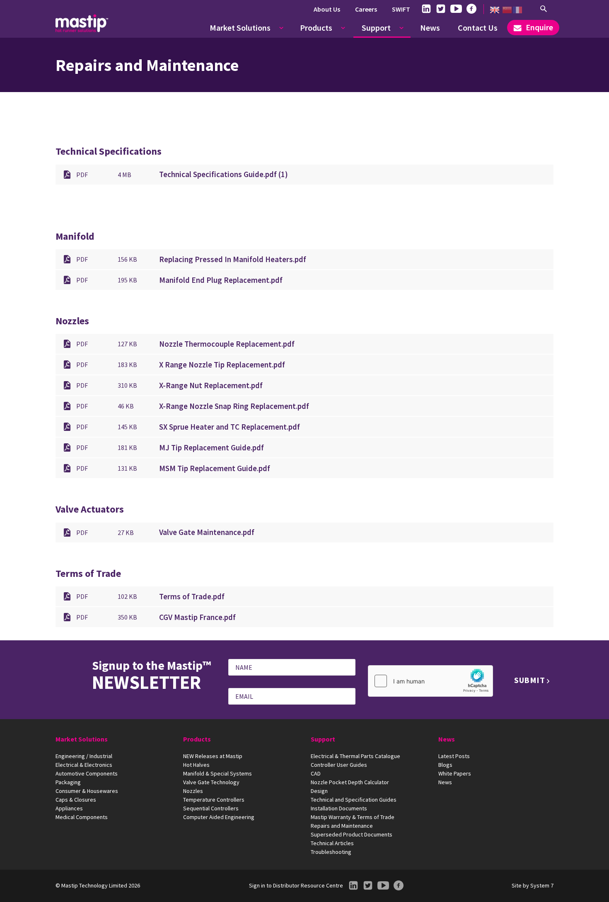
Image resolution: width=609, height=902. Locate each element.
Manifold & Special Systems (217, 773)
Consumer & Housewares (87, 791)
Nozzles (193, 791)
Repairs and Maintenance (342, 825)
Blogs (445, 764)
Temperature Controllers (213, 799)
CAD (316, 773)
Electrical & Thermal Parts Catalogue (355, 756)
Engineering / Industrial (84, 756)
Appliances (69, 808)
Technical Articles (332, 843)
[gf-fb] (471, 9)
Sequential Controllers (211, 808)
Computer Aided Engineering (218, 817)
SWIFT (401, 9)
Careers (366, 9)
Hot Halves (196, 764)
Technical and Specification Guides (353, 799)
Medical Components (82, 817)
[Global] (494, 10)
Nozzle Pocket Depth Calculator (350, 782)
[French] (517, 10)
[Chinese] (507, 10)
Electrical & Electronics (84, 764)
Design (319, 791)
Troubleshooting (331, 852)
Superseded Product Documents (351, 834)
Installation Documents (339, 808)
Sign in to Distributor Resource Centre (296, 885)
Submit (529, 680)
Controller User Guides (339, 764)
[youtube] (456, 9)
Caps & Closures (76, 799)
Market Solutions (240, 27)
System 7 (541, 885)
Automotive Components (87, 773)
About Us (327, 9)
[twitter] (440, 9)
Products (316, 27)
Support (376, 27)
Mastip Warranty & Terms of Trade (352, 817)
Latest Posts (454, 756)
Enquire (538, 27)
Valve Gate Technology (211, 782)
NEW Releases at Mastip (212, 756)
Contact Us (478, 27)
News (430, 27)
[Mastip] (82, 23)
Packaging (68, 782)
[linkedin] (426, 9)
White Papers (454, 773)
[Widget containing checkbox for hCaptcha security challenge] (430, 681)
